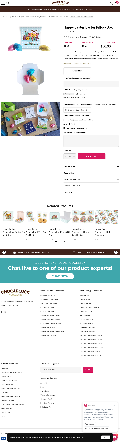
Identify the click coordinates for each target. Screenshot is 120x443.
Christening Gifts (86, 303)
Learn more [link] (80, 437)
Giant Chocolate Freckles (10, 388)
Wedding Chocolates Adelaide (91, 335)
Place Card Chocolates (48, 303)
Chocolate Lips (6, 408)
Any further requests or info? (75, 132)
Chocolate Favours (47, 307)
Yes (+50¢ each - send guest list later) (80, 120)
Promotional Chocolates (49, 299)
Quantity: (67, 151)
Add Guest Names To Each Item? (76, 115)
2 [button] (60, 241)
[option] (13, 225)
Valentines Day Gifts (87, 327)
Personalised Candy (47, 327)
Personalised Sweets (48, 335)
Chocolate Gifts (85, 299)
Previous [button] (4, 252)
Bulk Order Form (46, 407)
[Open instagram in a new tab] (5, 312)
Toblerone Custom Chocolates (12, 372)
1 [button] (56, 241)
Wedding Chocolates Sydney (90, 355)
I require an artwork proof (76, 128)
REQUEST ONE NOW (84, 9)
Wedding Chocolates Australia (91, 339)
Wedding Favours (86, 295)
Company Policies (46, 399)
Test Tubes (5, 412)
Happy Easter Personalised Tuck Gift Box (59, 232)
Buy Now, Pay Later (47, 403)
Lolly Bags (4, 392)
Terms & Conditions (47, 395)
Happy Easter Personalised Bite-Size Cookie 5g (36, 232)
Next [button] (116, 252)
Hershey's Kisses (7, 400)
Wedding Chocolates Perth (90, 351)
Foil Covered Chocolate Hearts (12, 404)
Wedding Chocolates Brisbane (91, 343)
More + (3, 416)
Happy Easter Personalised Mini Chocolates (103, 232)
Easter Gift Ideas (86, 311)
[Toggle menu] (3, 3)
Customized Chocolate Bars (50, 323)
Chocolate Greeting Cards (11, 396)
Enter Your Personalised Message (77, 78)
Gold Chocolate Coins (9, 380)
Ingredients (44, 391)
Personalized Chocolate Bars (50, 319)
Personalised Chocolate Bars (51, 315)
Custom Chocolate (47, 311)
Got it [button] (106, 437)
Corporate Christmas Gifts (89, 307)
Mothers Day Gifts (86, 323)
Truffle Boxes (6, 376)
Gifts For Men (85, 315)
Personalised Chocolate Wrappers (53, 331)
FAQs (42, 387)
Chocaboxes (5, 368)
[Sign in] (111, 3)
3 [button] (64, 241)
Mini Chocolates (7, 384)
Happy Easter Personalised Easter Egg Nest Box (13, 232)
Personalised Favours (87, 331)
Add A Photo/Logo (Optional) (75, 90)
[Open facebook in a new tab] (2, 312)
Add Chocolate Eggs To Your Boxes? (90, 104)
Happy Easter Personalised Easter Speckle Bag (81, 232)
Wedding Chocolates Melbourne (91, 347)
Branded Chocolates (47, 295)
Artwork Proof (69, 124)
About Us (43, 383)
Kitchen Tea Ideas (86, 319)
